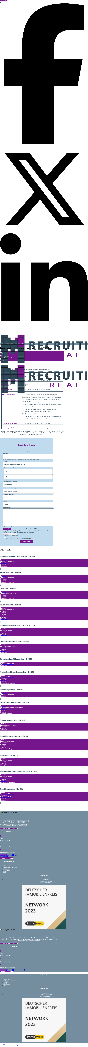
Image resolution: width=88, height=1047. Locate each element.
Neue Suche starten (6, 806)
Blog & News (7, 865)
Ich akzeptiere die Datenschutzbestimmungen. (18, 538)
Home (2, 343)
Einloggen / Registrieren (10, 867)
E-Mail (8, 494)
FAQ (4, 872)
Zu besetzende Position (12, 488)
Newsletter (6, 869)
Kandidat (5, 461)
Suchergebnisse (8, 343)
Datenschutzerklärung (46, 881)
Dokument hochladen (8, 527)
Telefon (5, 501)
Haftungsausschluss (45, 882)
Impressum (46, 879)
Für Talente (6, 870)
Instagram (5, 453)
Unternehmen (10, 481)
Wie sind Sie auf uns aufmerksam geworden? (18, 532)
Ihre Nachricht (6, 507)
